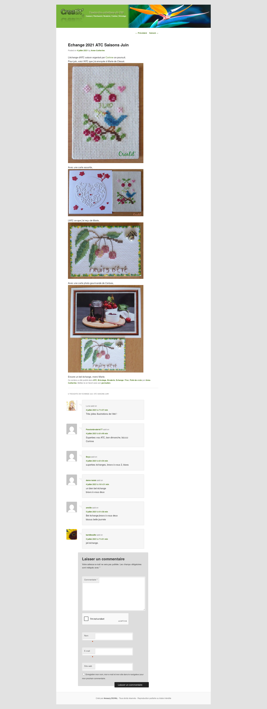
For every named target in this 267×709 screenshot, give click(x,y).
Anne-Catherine (98, 50)
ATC (95, 380)
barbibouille (91, 534)
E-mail (88, 651)
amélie (89, 507)
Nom (88, 636)
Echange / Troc (122, 380)
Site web (88, 665)
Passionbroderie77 (94, 429)
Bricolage (102, 380)
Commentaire (90, 579)
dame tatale (91, 480)
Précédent (141, 33)
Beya (88, 456)
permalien (106, 382)
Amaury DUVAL (111, 698)
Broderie (111, 380)
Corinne (109, 57)
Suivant (153, 33)
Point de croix (136, 380)
